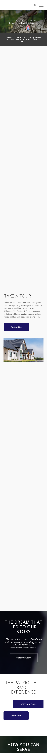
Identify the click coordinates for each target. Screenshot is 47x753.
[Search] (34, 5)
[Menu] (40, 5)
